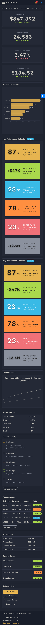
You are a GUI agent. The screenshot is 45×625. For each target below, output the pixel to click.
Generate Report (10, 600)
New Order (11, 592)
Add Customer (10, 596)
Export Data (10, 604)
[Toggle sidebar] (3, 2)
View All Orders (10, 527)
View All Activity (10, 489)
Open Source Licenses (11, 623)
